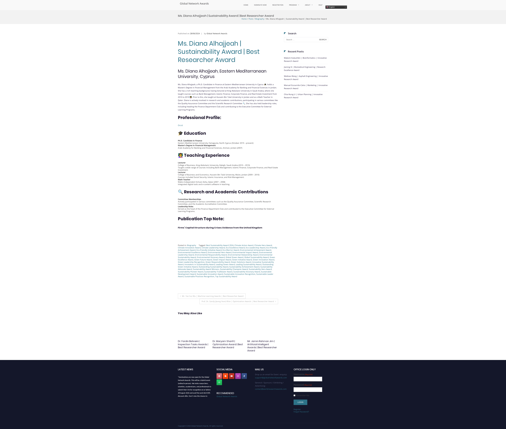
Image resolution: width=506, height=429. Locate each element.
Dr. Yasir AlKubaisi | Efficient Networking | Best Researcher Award (193, 344)
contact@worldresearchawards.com (271, 389)
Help (320, 5)
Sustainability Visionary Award (246, 271)
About (307, 5)
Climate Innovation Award (189, 247)
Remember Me (302, 395)
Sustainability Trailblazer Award (218, 271)
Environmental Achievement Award (255, 250)
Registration (277, 5)
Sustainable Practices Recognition (199, 276)
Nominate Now (260, 5)
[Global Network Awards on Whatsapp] (219, 382)
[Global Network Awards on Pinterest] (219, 376)
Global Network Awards (194, 3)
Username (303, 374)
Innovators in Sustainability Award (199, 264)
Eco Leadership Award (255, 247)
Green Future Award (203, 259)
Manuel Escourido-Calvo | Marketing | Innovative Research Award (306, 87)
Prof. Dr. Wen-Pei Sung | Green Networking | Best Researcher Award (261, 344)
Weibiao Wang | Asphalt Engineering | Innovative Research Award (306, 77)
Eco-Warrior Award (231, 250)
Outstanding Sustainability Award (213, 267)
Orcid (180, 125)
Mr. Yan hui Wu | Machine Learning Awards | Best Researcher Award (213, 296)
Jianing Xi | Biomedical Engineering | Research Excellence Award (304, 68)
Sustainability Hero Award (260, 269)
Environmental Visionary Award (211, 257)
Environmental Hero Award (220, 252)
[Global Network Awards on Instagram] (238, 376)
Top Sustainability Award (226, 276)
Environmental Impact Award (245, 252)
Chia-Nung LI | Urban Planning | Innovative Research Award (303, 96)
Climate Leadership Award (213, 247)
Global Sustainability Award (256, 257)
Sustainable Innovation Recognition (239, 274)
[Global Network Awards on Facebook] (244, 376)
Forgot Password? (301, 411)
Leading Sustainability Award (248, 264)
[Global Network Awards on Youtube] (231, 376)
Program (293, 5)
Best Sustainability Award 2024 (219, 245)
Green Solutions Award (241, 262)
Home (246, 5)
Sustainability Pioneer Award (190, 271)
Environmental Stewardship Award (243, 254)
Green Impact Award (222, 259)
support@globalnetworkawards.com (271, 377)
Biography (259, 19)
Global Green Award (234, 257)
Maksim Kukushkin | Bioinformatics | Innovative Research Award (305, 59)
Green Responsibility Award (218, 262)
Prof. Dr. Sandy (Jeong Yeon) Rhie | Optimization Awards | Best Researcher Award (238, 301)
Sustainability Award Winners (206, 269)
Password (303, 384)
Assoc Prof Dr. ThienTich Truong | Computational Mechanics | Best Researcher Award (227, 346)
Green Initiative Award (242, 259)
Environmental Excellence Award (192, 252)
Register (297, 409)
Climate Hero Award (263, 245)
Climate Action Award (243, 245)
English (331, 7)
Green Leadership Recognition (191, 262)
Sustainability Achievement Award (244, 267)
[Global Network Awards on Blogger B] (225, 376)
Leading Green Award (225, 264)
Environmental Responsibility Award (211, 254)
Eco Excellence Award (235, 247)
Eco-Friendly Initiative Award (209, 250)
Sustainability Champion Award (234, 269)
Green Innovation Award (263, 259)
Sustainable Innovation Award (210, 274)
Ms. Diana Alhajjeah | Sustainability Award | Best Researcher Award (219, 51)
